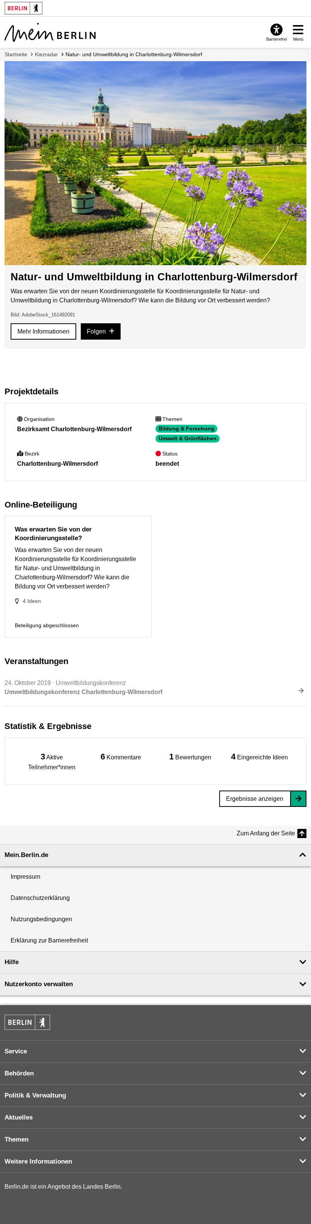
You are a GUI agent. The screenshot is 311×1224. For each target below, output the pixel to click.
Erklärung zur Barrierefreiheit (49, 940)
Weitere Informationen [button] (38, 1161)
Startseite (16, 54)
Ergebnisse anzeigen (254, 798)
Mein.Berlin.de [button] (26, 855)
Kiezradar (46, 54)
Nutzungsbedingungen (41, 919)
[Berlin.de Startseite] (27, 1022)
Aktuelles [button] (19, 1117)
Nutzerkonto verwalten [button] (39, 984)
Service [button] (16, 1051)
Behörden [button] (19, 1073)
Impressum (25, 876)
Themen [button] (16, 1139)
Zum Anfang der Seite (266, 833)
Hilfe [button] (12, 962)
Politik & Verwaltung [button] (35, 1095)
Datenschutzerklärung (40, 898)
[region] (51, 761)
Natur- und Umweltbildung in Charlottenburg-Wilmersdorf (134, 54)
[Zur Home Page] (50, 32)
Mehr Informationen (43, 331)
